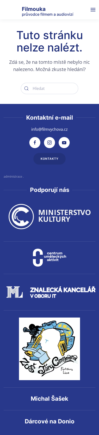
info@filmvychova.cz (49, 129)
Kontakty (49, 158)
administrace (13, 176)
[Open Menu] (93, 9)
